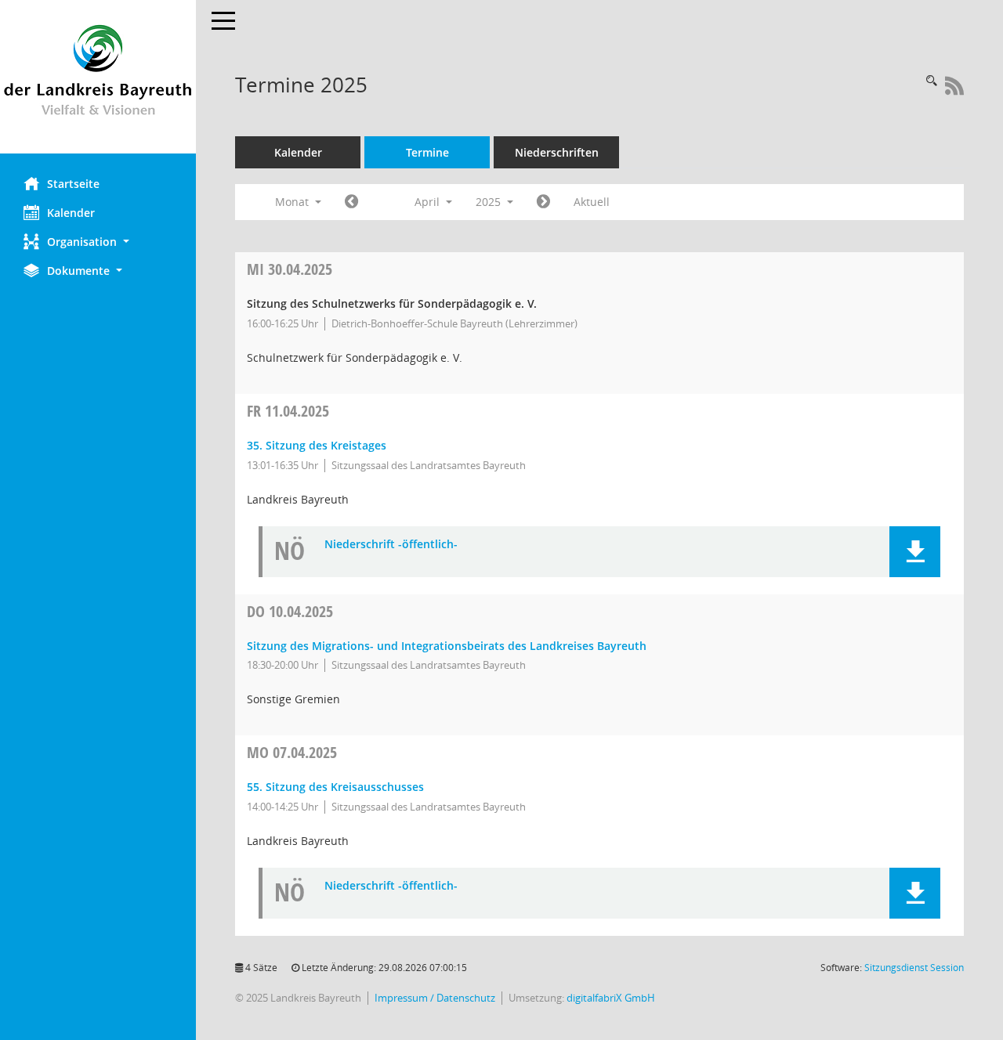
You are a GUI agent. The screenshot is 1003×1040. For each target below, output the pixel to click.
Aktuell (592, 201)
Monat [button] (293, 201)
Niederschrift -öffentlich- (391, 544)
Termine (427, 152)
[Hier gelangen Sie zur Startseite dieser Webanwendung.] (98, 76)
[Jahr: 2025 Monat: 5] (543, 202)
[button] (98, 241)
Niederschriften (557, 152)
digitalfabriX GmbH (611, 998)
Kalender (71, 212)
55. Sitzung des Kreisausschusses (335, 786)
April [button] (429, 201)
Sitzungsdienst (914, 967)
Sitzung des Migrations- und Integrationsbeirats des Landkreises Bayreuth (446, 645)
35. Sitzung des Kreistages (316, 445)
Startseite (73, 183)
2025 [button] (490, 201)
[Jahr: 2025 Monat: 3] (351, 202)
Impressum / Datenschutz (435, 998)
